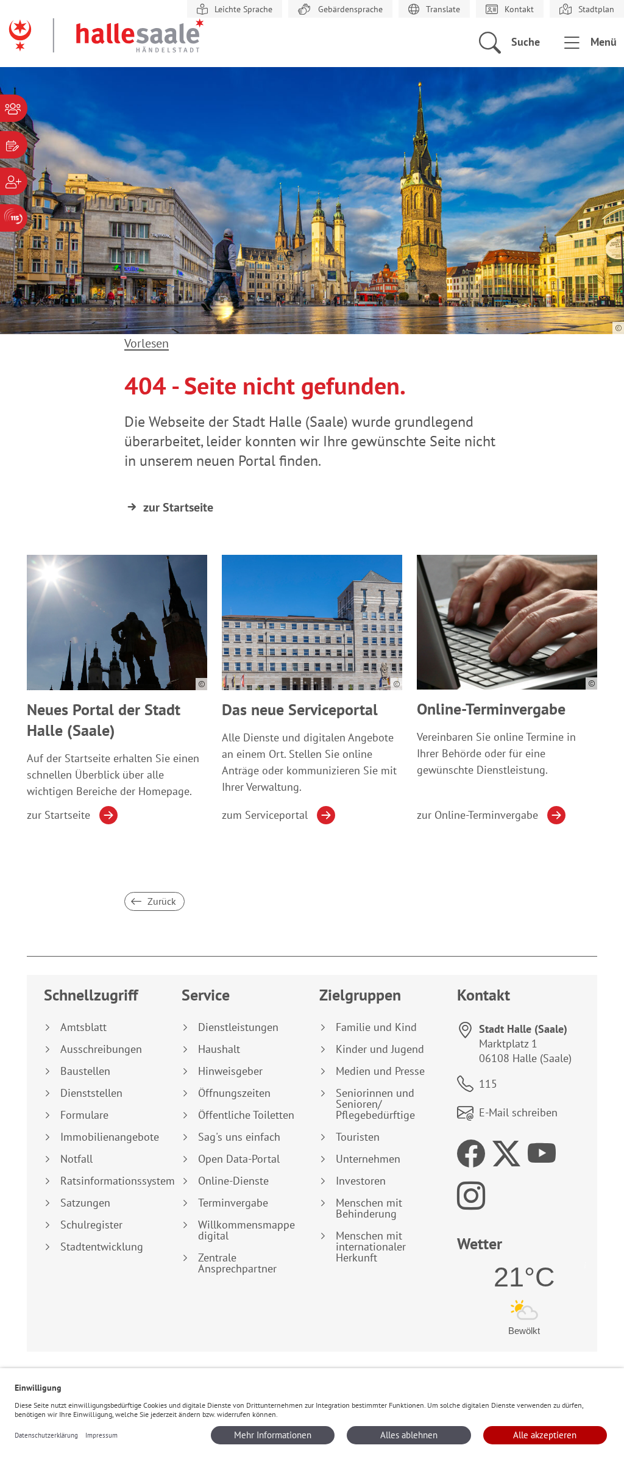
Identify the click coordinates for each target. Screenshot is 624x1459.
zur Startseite (178, 507)
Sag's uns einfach (239, 1137)
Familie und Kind (376, 1027)
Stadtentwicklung (101, 1246)
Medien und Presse (380, 1071)
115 (488, 1084)
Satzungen (85, 1202)
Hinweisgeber (230, 1071)
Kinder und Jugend (380, 1049)
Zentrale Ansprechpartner (237, 1263)
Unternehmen (368, 1159)
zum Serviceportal (265, 815)
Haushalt (219, 1049)
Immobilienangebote (109, 1137)
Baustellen (85, 1071)
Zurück (160, 901)
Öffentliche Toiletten (246, 1115)
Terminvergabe (233, 1202)
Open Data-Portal (239, 1159)
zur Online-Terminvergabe (477, 815)
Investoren (361, 1180)
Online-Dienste (233, 1180)
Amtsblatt (83, 1027)
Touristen (358, 1137)
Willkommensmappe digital (246, 1230)
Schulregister (91, 1224)
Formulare (84, 1115)
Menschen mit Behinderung (369, 1208)
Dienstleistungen (238, 1027)
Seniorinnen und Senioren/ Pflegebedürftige (375, 1104)
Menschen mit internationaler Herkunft (371, 1246)
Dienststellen (91, 1093)
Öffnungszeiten (234, 1093)
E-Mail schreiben (518, 1112)
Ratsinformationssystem (113, 1180)
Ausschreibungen (101, 1049)
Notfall (76, 1159)
